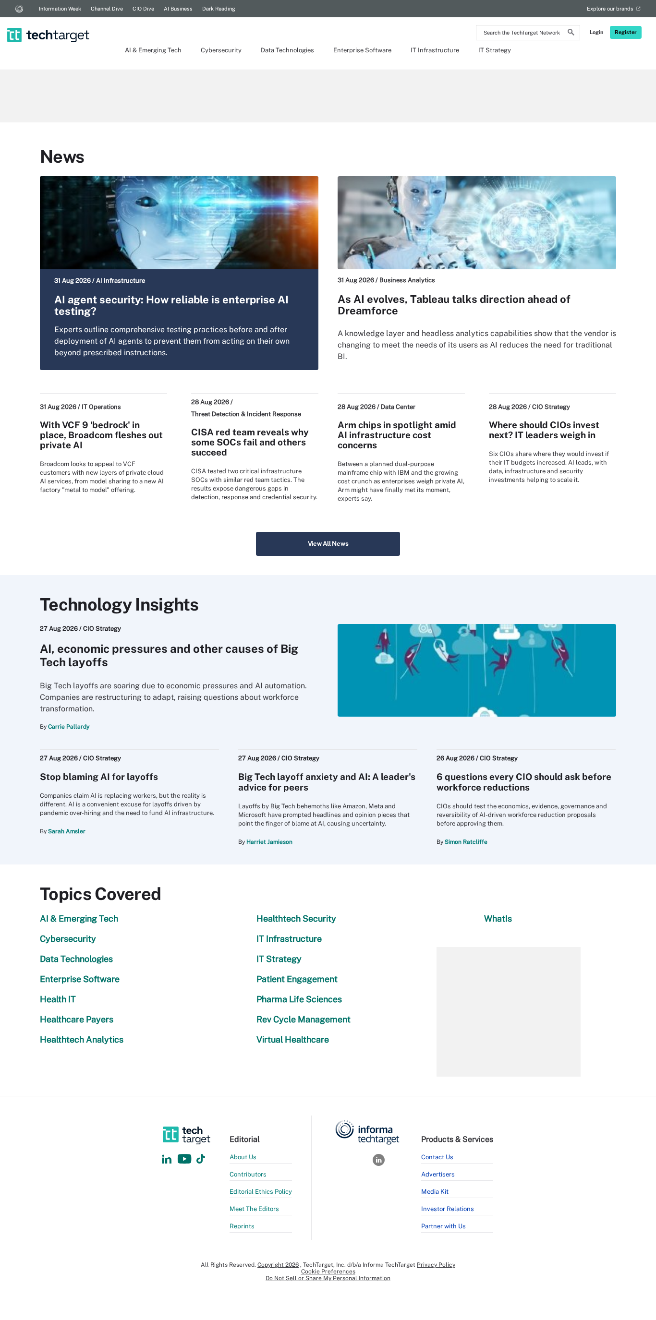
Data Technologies (287, 50)
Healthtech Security (296, 918)
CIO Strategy (551, 406)
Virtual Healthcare (292, 1039)
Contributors (248, 1174)
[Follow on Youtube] (186, 1159)
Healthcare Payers (76, 1019)
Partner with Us (443, 1226)
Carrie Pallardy (68, 726)
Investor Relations (447, 1208)
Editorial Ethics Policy (261, 1191)
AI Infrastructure (120, 280)
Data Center (398, 406)
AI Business (178, 9)
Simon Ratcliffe (466, 842)
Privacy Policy (436, 1264)
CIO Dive (143, 9)
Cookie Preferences (328, 1271)
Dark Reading (218, 9)
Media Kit (435, 1191)
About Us (243, 1157)
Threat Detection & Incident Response (246, 414)
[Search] (571, 33)
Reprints (242, 1226)
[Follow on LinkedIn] (166, 1159)
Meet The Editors (254, 1208)
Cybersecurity (221, 50)
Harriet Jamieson (269, 842)
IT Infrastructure (435, 50)
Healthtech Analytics (81, 1039)
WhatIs (498, 918)
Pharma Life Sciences (299, 999)
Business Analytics (407, 280)
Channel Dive (107, 9)
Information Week (60, 9)
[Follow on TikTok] (200, 1159)
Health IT (58, 999)
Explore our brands (610, 9)
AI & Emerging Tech (153, 50)
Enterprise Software (362, 50)
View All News (328, 543)
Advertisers (438, 1174)
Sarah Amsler (66, 831)
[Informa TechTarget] (19, 8)
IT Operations (101, 406)
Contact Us (437, 1157)
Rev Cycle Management (303, 1019)
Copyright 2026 (278, 1264)
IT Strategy (494, 50)
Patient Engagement (297, 979)
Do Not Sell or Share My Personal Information (328, 1278)
